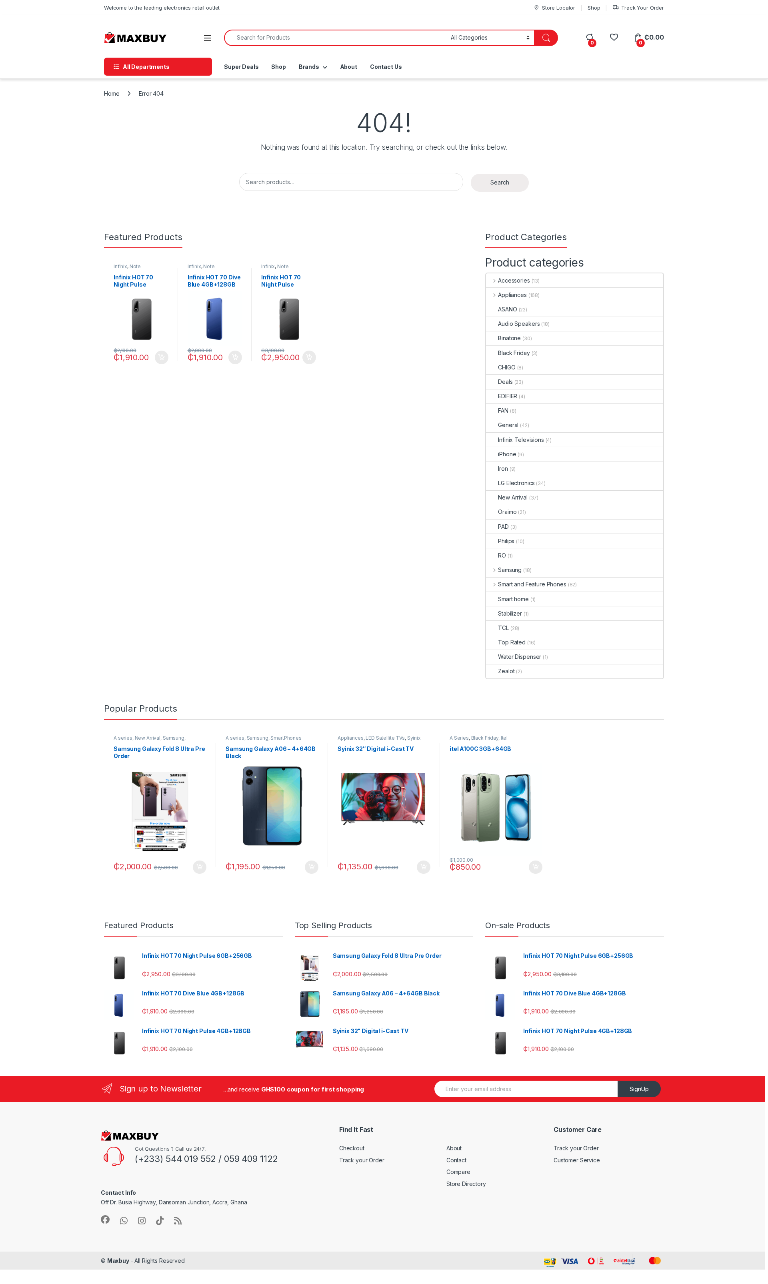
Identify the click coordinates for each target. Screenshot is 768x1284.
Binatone (509, 338)
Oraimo (507, 511)
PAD (503, 526)
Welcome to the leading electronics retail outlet (162, 7)
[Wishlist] (613, 37)
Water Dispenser (519, 656)
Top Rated (512, 642)
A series (123, 738)
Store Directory (466, 1183)
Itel (504, 738)
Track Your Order (642, 7)
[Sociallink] (105, 1219)
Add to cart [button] (161, 357)
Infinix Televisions (521, 439)
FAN (503, 410)
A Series (459, 738)
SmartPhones (285, 738)
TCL (503, 627)
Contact (456, 1160)
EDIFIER (507, 396)
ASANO (507, 309)
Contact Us (386, 66)
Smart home (513, 599)
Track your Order (361, 1160)
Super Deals (241, 66)
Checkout (351, 1148)
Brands (309, 66)
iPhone (507, 454)
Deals (505, 381)
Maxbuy (118, 1260)
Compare (458, 1171)
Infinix (120, 266)
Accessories (514, 280)
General (508, 424)
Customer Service (577, 1160)
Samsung (510, 569)
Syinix (414, 738)
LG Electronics (516, 482)
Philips (506, 541)
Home (111, 93)
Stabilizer (510, 613)
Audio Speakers (519, 323)
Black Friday (514, 352)
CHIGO (506, 367)
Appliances (512, 294)
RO (502, 555)
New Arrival (512, 497)
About (348, 66)
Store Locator (558, 7)
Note (135, 266)
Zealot (506, 671)
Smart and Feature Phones (532, 584)
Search (499, 182)
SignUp (639, 1088)
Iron (503, 468)
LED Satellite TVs (385, 738)
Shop (594, 7)
